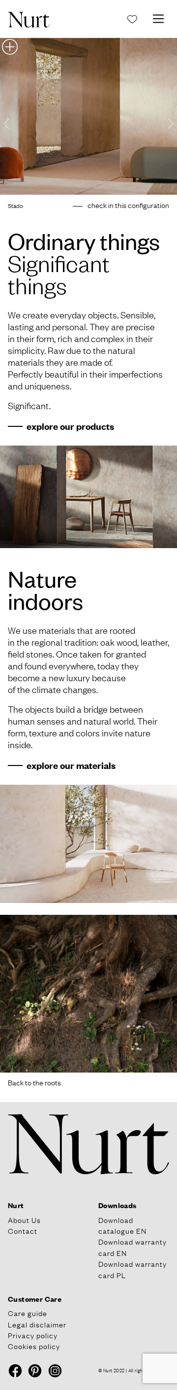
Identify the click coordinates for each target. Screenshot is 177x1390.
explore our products (70, 426)
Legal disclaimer (37, 1324)
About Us (24, 1219)
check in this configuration (128, 204)
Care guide (27, 1312)
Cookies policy (34, 1345)
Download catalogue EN (122, 1225)
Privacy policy (33, 1334)
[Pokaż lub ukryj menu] (158, 19)
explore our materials (71, 765)
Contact (22, 1230)
